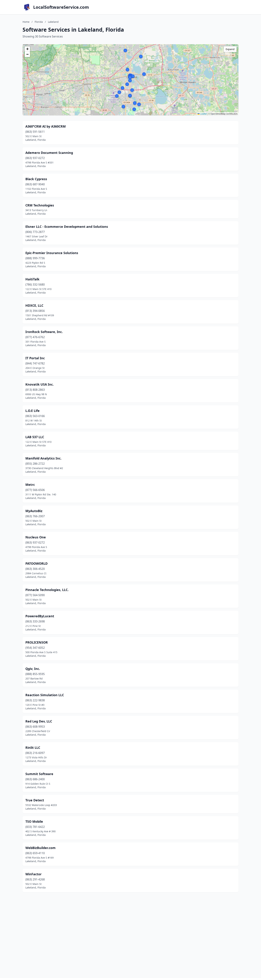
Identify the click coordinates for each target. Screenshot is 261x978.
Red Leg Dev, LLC (38, 721)
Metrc (30, 484)
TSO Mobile (34, 821)
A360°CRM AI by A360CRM (45, 126)
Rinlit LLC (32, 747)
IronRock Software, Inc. (44, 332)
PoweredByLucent (39, 616)
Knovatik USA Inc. (39, 384)
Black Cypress (36, 179)
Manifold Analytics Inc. (43, 458)
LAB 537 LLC (34, 437)
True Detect (34, 800)
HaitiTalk (32, 279)
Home (26, 21)
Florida (39, 21)
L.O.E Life (32, 411)
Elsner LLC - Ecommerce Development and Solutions (66, 226)
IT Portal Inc (35, 358)
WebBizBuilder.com (40, 848)
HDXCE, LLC (34, 305)
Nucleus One (35, 537)
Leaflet (203, 113)
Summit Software (39, 774)
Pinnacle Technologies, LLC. (47, 590)
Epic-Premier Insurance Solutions (51, 253)
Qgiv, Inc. (32, 669)
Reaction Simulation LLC (44, 695)
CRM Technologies (39, 205)
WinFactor (33, 874)
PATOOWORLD (36, 563)
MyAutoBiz (33, 511)
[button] (130, 80)
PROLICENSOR (36, 642)
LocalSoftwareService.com (61, 7)
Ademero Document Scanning (49, 153)
